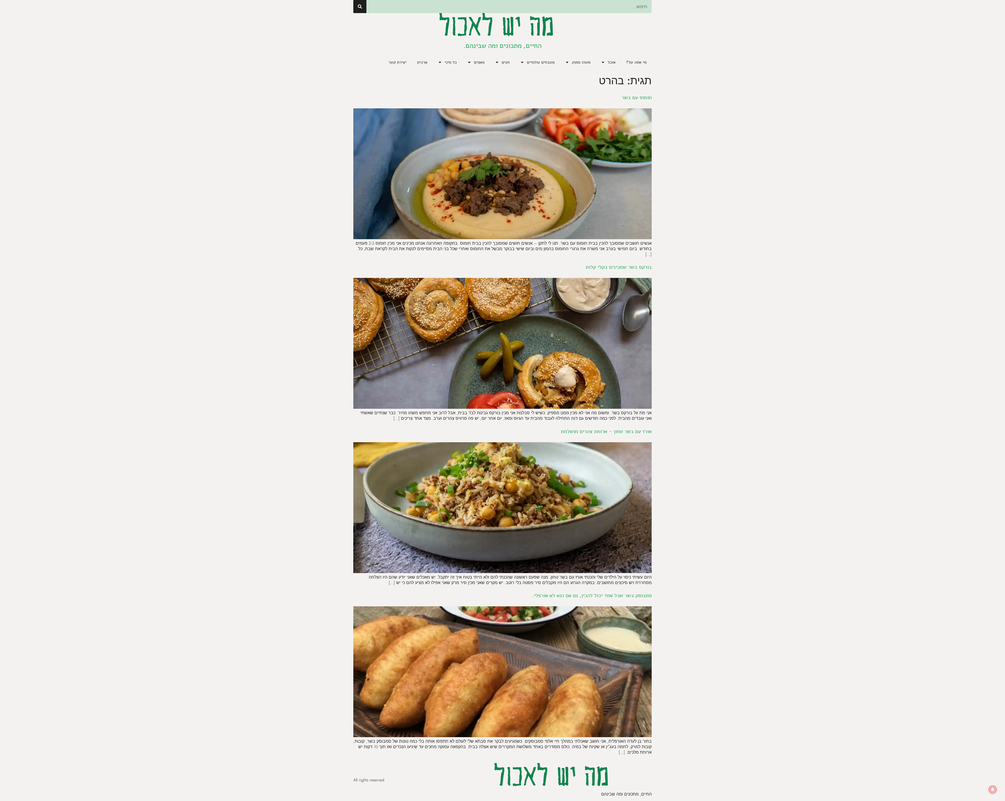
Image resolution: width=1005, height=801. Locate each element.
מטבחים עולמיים (541, 62)
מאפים (479, 62)
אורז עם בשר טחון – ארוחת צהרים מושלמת (606, 431)
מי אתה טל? (636, 62)
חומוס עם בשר (637, 97)
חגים (506, 62)
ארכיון (422, 62)
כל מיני (451, 62)
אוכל (612, 62)
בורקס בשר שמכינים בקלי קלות (619, 267)
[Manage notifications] (993, 789)
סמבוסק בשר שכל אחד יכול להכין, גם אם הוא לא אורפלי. (592, 595)
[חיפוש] (359, 6)
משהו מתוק (581, 62)
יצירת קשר (397, 62)
